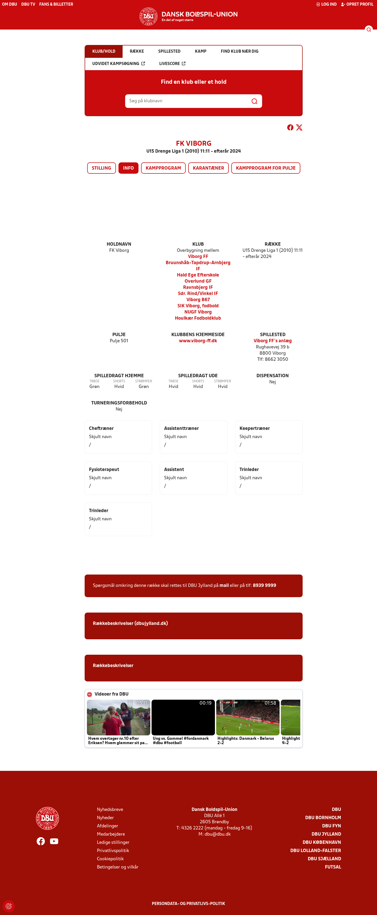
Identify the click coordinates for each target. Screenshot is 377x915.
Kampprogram (163, 168)
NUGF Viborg (198, 312)
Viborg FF (198, 257)
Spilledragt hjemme (119, 376)
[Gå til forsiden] (188, 16)
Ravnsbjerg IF (198, 287)
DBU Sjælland (324, 859)
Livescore (169, 64)
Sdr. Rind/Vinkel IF (198, 294)
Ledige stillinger (113, 842)
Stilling (101, 168)
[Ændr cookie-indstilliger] (9, 906)
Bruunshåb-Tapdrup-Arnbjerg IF (198, 266)
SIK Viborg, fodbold (198, 306)
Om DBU (9, 4)
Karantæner (208, 168)
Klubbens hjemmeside (198, 335)
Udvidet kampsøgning (115, 64)
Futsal (333, 867)
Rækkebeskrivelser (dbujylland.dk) (130, 624)
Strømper (143, 381)
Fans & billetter (56, 4)
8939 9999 (264, 586)
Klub (198, 244)
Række (273, 244)
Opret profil (359, 4)
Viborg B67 (198, 300)
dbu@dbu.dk (218, 834)
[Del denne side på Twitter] (299, 128)
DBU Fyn (331, 826)
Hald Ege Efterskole (198, 275)
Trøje (95, 381)
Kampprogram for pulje (266, 168)
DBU (336, 810)
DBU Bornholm (323, 818)
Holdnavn (119, 244)
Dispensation (272, 376)
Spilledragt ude (198, 376)
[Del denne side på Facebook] (290, 128)
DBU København (322, 842)
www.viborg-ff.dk (198, 341)
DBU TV (28, 4)
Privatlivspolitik (113, 851)
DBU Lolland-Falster (315, 851)
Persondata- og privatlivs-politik (188, 904)
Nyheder (105, 818)
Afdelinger (107, 826)
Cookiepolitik (110, 859)
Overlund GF (198, 281)
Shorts (119, 381)
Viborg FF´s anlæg (273, 341)
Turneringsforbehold (119, 403)
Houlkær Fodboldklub (198, 318)
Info (128, 168)
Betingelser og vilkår (117, 867)
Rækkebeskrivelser (113, 666)
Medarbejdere (111, 834)
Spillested (272, 335)
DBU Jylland (326, 834)
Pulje (119, 335)
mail (224, 586)
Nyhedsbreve (110, 810)
